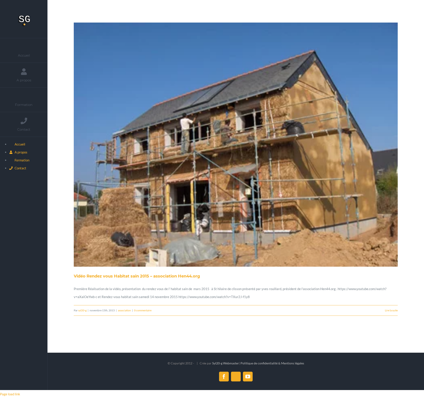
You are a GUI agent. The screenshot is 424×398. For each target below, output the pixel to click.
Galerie (241, 144)
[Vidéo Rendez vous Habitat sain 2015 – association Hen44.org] (236, 144)
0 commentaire (142, 310)
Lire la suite (391, 310)
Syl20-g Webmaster (225, 363)
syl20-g (82, 310)
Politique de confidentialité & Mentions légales (272, 363)
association (124, 310)
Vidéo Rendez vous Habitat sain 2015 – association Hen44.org (231, 144)
